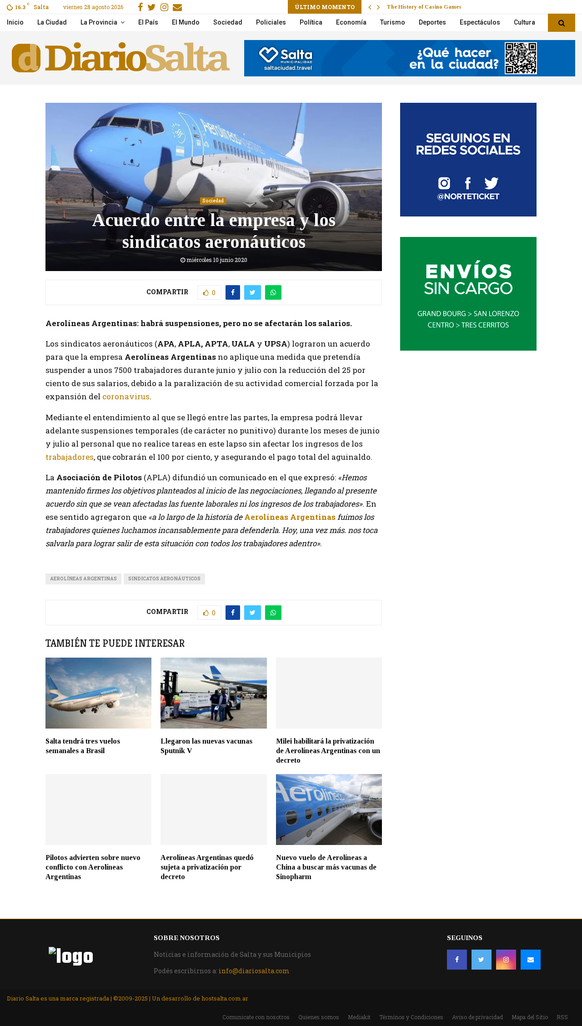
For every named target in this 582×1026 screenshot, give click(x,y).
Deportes (432, 22)
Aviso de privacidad (477, 1017)
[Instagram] (506, 960)
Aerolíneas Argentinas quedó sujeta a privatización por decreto (207, 867)
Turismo (392, 22)
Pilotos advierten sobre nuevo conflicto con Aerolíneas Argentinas (92, 867)
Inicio (15, 22)
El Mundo (186, 22)
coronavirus (126, 396)
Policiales (271, 22)
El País (148, 22)
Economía (351, 22)
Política (311, 22)
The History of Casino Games (424, 7)
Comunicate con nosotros (256, 1017)
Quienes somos (318, 1017)
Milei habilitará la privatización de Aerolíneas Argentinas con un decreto (328, 750)
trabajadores (69, 457)
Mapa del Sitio (530, 1017)
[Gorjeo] (482, 960)
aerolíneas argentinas (83, 579)
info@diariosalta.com (254, 970)
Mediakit (359, 1017)
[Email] (531, 960)
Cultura (524, 22)
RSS (562, 1017)
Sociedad (227, 22)
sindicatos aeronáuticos (164, 579)
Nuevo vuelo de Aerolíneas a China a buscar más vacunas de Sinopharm (326, 867)
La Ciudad (52, 22)
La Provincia (98, 22)
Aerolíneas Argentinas (290, 517)
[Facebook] (457, 960)
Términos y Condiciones (411, 1017)
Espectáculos (480, 22)
